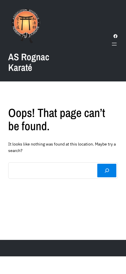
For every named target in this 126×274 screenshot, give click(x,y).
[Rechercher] (106, 170)
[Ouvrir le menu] (114, 44)
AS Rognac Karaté (28, 62)
